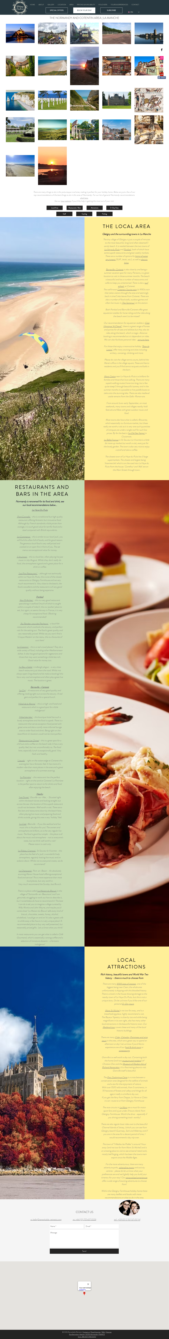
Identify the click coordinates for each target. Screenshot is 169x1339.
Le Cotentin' (23, 647)
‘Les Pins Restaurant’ (27, 573)
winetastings (124, 1050)
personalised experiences (136, 1177)
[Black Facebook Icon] (161, 49)
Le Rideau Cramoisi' (27, 850)
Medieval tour (109, 1027)
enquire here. (143, 339)
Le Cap (22, 690)
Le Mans (123, 1107)
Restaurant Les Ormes (29, 740)
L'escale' (21, 760)
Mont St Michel (112, 1010)
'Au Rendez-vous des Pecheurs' (34, 623)
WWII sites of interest (126, 983)
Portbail (127, 249)
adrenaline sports (126, 1167)
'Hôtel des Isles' (26, 717)
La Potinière (25, 777)
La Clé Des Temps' (136, 433)
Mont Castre (110, 376)
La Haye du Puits (112, 249)
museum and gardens (131, 1060)
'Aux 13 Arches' (26, 600)
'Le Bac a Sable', (26, 667)
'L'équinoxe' (22, 556)
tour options (66, 201)
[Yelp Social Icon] (161, 74)
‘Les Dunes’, (24, 797)
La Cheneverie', (25, 870)
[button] (51, 4)
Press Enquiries (95, 1332)
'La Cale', (23, 824)
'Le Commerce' (24, 536)
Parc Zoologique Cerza (117, 1077)
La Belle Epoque (111, 440)
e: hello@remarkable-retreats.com (45, 1219)
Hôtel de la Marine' (26, 703)
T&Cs (103, 1332)
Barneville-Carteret (114, 269)
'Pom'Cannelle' (24, 516)
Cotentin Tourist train (127, 289)
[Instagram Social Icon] (161, 58)
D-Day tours (128, 1004)
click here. (84, 198)
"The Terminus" (128, 303)
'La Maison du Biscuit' (47, 891)
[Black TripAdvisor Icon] (161, 41)
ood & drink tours (133, 1047)
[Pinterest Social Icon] (161, 66)
